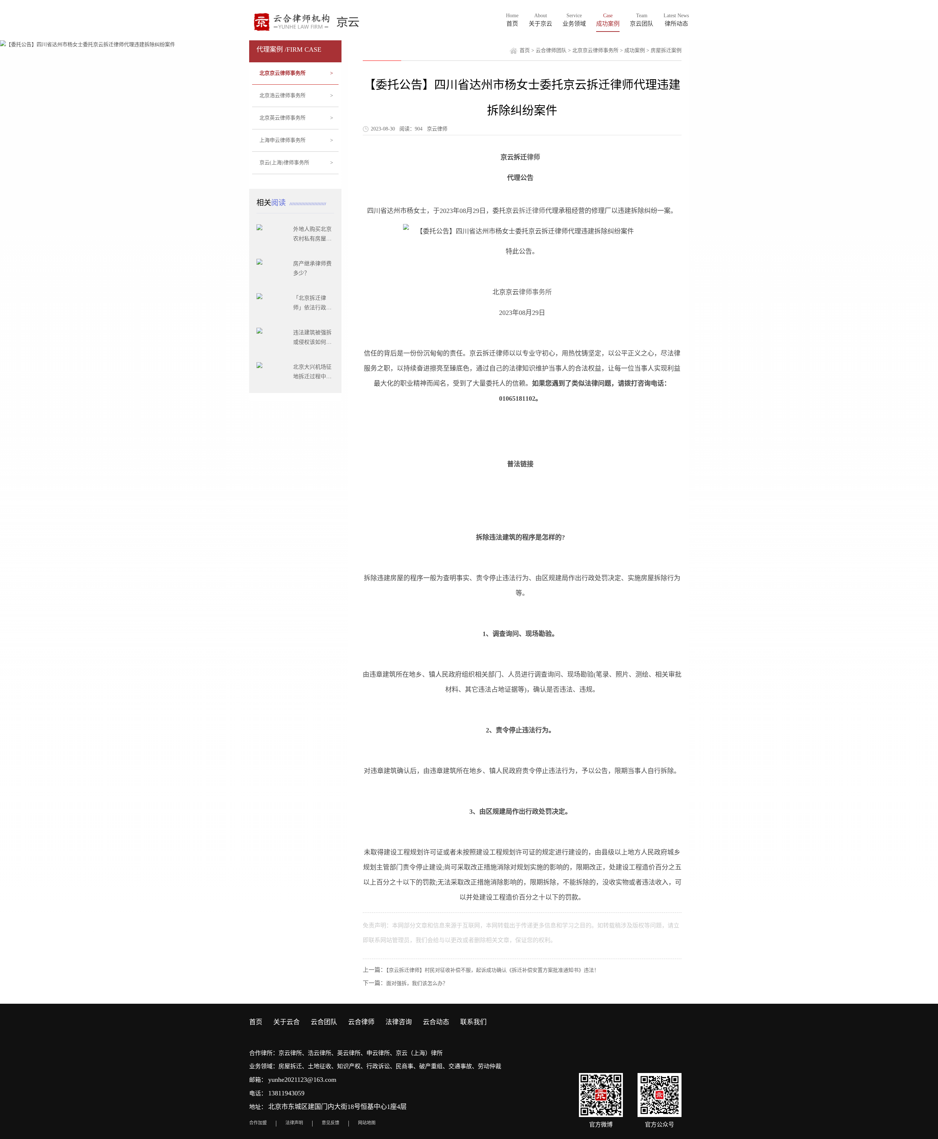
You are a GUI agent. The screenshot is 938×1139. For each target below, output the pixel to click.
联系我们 (473, 1022)
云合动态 (436, 1022)
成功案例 (634, 50)
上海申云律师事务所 (296, 140)
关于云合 (286, 1022)
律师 (533, 157)
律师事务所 (535, 292)
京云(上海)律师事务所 (296, 162)
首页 (525, 50)
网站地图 (367, 1122)
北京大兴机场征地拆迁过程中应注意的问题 (312, 376)
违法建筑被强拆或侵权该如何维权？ (312, 342)
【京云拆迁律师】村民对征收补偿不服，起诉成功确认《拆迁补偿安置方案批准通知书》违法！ (492, 970)
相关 (272, 203)
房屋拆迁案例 (666, 50)
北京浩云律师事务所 (296, 95)
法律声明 (294, 1122)
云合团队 (324, 1022)
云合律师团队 (551, 50)
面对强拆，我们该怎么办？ (417, 983)
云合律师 (361, 1022)
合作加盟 (258, 1122)
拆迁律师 (532, 210)
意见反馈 (330, 1122)
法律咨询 (398, 1022)
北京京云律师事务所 (296, 73)
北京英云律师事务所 (296, 118)
